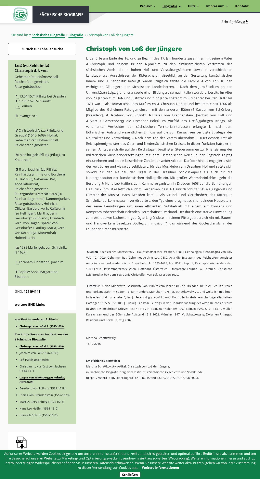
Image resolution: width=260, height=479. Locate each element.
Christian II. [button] (169, 104)
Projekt (146, 6)
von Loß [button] (212, 81)
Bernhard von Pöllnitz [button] (128, 115)
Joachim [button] (154, 64)
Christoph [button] (97, 64)
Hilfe (191, 6)
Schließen (130, 474)
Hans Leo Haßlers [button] (119, 183)
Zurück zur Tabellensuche (42, 49)
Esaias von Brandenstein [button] (172, 115)
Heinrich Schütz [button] (185, 189)
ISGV (20, 14)
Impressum (215, 6)
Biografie (75, 35)
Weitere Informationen (160, 467)
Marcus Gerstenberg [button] (106, 121)
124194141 (32, 291)
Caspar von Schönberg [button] (214, 109)
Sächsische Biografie (48, 35)
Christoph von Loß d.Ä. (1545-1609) (42, 326)
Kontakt (242, 6)
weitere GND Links (30, 304)
